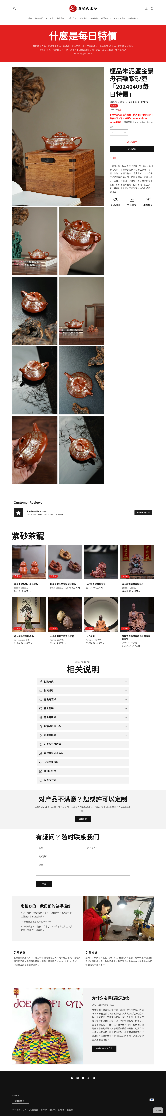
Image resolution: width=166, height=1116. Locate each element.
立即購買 (132, 149)
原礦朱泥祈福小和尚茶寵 (26, 584)
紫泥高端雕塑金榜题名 (133, 584)
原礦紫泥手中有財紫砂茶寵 (63, 584)
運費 (119, 109)
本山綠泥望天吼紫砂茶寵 (62, 636)
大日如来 (90, 636)
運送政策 (70, 1110)
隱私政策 (53, 1110)
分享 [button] (114, 158)
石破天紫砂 (21, 1110)
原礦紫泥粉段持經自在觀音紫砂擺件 (136, 637)
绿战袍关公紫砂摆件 (24, 636)
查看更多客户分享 (104, 1048)
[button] (14, 8)
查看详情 (83, 818)
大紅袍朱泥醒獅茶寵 (96, 584)
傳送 (44, 883)
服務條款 (61, 1110)
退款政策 (44, 1110)
